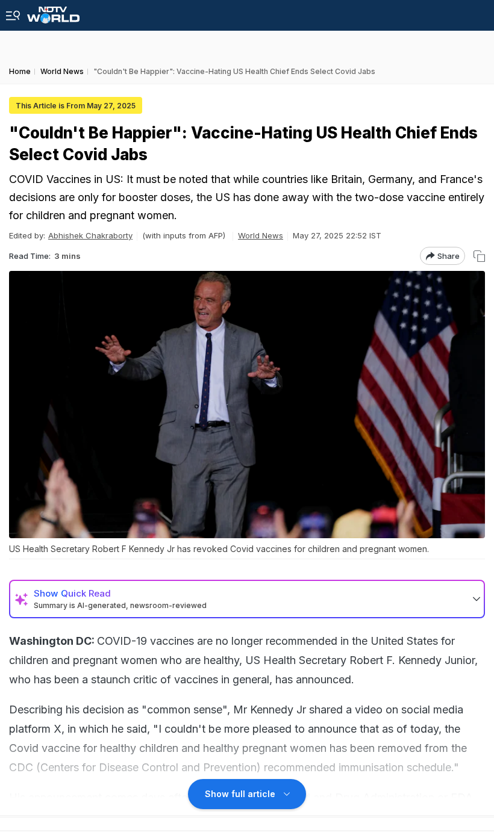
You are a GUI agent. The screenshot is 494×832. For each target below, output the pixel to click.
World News (260, 235)
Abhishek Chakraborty (90, 235)
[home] (53, 11)
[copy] (479, 256)
